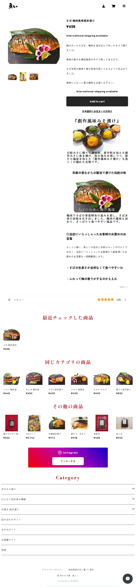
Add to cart (97, 101)
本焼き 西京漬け (10, 509)
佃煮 (3, 549)
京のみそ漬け (8, 489)
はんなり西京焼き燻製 (13, 499)
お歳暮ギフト (8, 539)
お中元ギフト (8, 529)
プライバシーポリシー (52, 569)
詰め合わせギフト (11, 519)
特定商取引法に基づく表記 (81, 569)
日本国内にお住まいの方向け (97, 111)
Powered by (64, 581)
